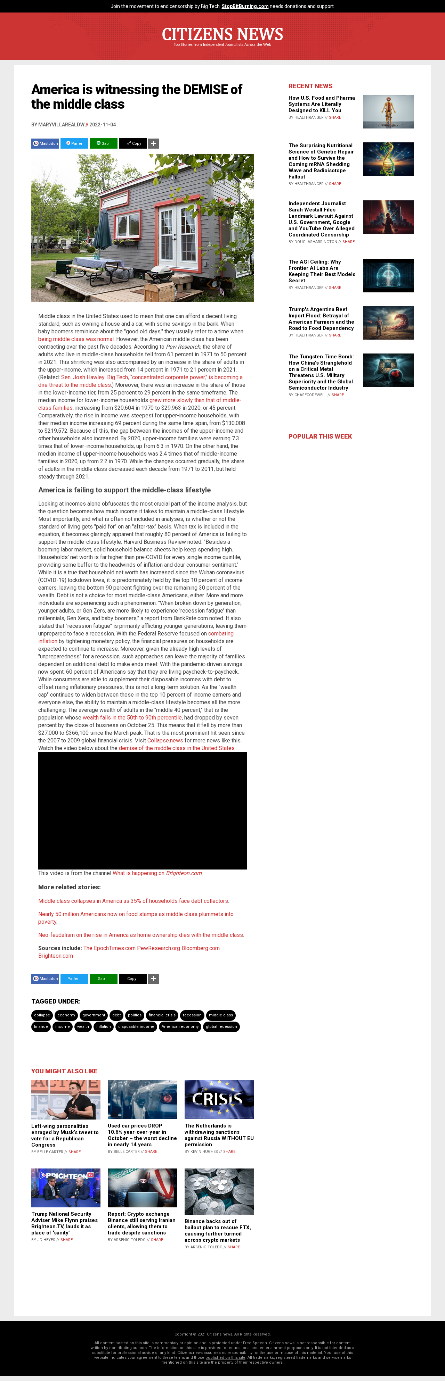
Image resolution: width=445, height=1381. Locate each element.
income (62, 1026)
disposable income (136, 1026)
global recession (221, 1026)
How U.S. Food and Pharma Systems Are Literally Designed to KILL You (322, 104)
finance (41, 1026)
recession (192, 1015)
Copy (136, 143)
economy (66, 1015)
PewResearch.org (158, 948)
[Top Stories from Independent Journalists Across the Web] (222, 49)
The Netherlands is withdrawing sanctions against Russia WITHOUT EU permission (219, 1135)
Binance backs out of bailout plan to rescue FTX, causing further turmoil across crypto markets (218, 1230)
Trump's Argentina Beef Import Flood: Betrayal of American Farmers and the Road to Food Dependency (321, 318)
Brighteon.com (55, 955)
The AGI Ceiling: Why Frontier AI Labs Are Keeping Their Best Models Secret (322, 271)
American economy (180, 1026)
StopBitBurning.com (245, 6)
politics (134, 1015)
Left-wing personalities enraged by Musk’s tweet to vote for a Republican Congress (65, 1135)
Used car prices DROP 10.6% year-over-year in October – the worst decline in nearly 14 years (142, 1135)
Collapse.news (165, 740)
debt (116, 1015)
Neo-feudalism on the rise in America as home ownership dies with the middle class (140, 935)
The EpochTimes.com (109, 948)
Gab (104, 143)
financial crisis (162, 1015)
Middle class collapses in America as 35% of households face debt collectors (133, 901)
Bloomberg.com (200, 948)
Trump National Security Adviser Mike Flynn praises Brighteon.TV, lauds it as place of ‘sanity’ (64, 1223)
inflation (103, 1026)
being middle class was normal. (76, 339)
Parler (76, 143)
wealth (83, 1026)
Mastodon (49, 143)
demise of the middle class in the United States (177, 748)
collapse (42, 1015)
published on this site (225, 1357)
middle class (221, 1015)
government (93, 1015)
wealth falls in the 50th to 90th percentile (132, 717)
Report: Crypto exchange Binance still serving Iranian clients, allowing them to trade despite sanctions (142, 1223)
